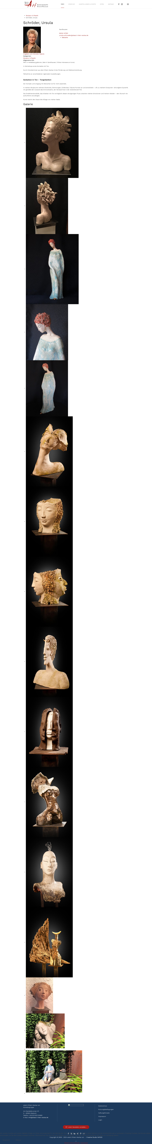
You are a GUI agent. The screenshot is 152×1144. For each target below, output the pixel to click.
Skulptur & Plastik (32, 15)
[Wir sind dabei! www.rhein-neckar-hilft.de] (76, 1112)
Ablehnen (18, 1140)
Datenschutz (102, 1106)
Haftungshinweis (104, 1113)
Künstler (71, 4)
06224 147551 (63, 33)
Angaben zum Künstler (31, 54)
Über (62, 4)
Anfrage (111, 4)
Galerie (41, 54)
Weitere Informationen (72, 1143)
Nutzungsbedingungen (106, 1109)
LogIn (100, 1120)
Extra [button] (102, 4)
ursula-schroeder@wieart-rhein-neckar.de (73, 35)
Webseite (65, 37)
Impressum (102, 1116)
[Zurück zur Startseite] (36, 4)
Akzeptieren (6, 1140)
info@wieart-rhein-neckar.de (38, 1117)
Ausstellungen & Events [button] (87, 4)
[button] (128, 4)
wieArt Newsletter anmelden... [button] (77, 1127)
